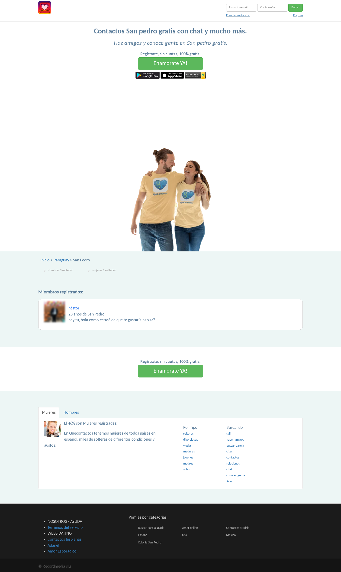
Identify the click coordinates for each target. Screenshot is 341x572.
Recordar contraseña (238, 15)
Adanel (53, 545)
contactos (232, 457)
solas (186, 469)
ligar (229, 481)
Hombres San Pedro (60, 270)
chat (229, 469)
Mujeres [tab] (49, 412)
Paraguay (61, 260)
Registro (298, 15)
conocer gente (235, 475)
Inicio (45, 260)
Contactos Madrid (237, 528)
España (142, 535)
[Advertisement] (170, 113)
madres (188, 463)
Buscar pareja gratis (151, 528)
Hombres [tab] (71, 412)
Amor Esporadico (62, 551)
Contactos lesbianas (64, 539)
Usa (184, 535)
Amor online (190, 528)
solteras (188, 434)
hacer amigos (235, 440)
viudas (187, 446)
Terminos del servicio (65, 528)
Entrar (295, 7)
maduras (189, 451)
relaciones (233, 463)
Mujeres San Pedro (104, 270)
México (231, 535)
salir (229, 434)
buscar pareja (235, 446)
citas (229, 451)
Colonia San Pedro (149, 542)
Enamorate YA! (170, 63)
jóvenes (188, 457)
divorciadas (190, 440)
